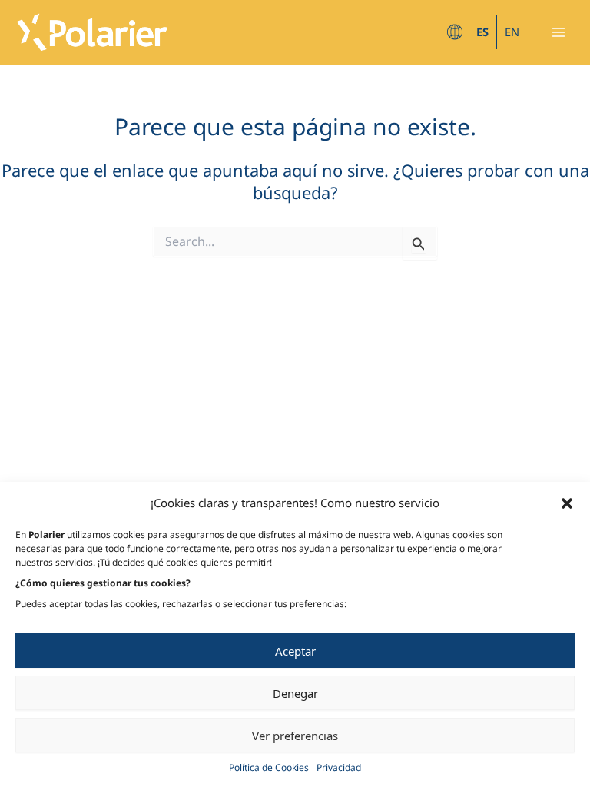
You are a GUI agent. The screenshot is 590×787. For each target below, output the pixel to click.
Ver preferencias (295, 735)
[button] (567, 503)
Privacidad (339, 767)
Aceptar (295, 651)
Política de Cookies (269, 767)
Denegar (295, 693)
